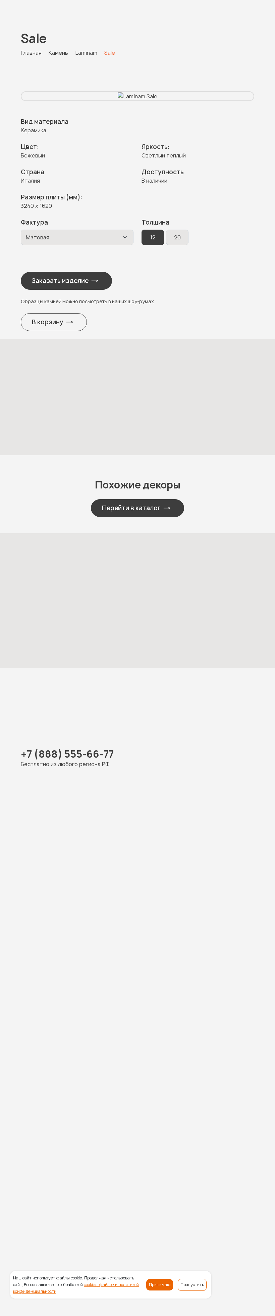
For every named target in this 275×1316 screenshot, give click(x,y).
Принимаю (159, 1284)
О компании (188, 1210)
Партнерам (102, 1222)
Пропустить (192, 1284)
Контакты (135, 1222)
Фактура (34, 222)
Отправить (131, 1106)
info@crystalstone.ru (50, 1261)
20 (177, 237)
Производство (148, 1210)
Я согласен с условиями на (121, 1045)
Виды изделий (104, 1210)
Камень (30, 1210)
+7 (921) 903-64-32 (136, 872)
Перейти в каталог (131, 508)
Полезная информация (51, 1222)
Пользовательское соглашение (65, 1307)
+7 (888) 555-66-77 (56, 7)
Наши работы (63, 1210)
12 (153, 237)
